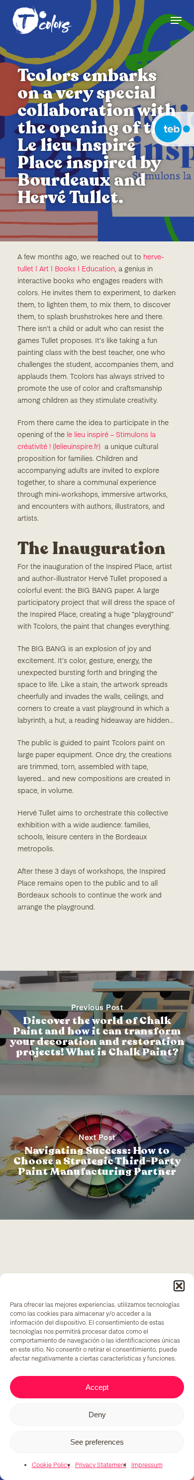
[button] (179, 1286)
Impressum (147, 1466)
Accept (97, 1387)
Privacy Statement (100, 1466)
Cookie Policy (51, 1466)
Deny (97, 1414)
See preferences (97, 1442)
